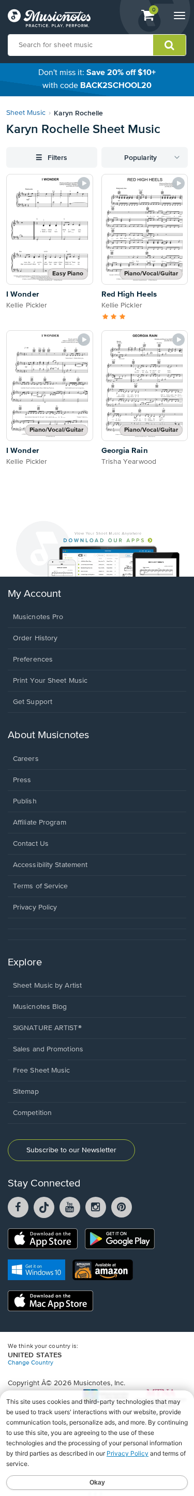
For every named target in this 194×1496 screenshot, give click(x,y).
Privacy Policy (35, 907)
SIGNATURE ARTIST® (47, 1028)
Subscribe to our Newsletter (71, 1150)
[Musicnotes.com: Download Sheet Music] (49, 18)
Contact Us (31, 843)
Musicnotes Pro (38, 617)
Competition (32, 1113)
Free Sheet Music (41, 1070)
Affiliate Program (39, 822)
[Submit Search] (169, 45)
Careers (26, 758)
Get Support (32, 702)
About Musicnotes (48, 735)
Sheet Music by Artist (47, 985)
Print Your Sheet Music (50, 680)
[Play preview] (84, 183)
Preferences (33, 659)
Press (22, 780)
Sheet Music (26, 112)
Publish (25, 801)
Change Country (30, 1363)
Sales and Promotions (48, 1049)
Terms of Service (40, 886)
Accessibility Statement (50, 865)
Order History (35, 638)
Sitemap (26, 1091)
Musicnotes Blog (40, 1006)
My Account (34, 594)
